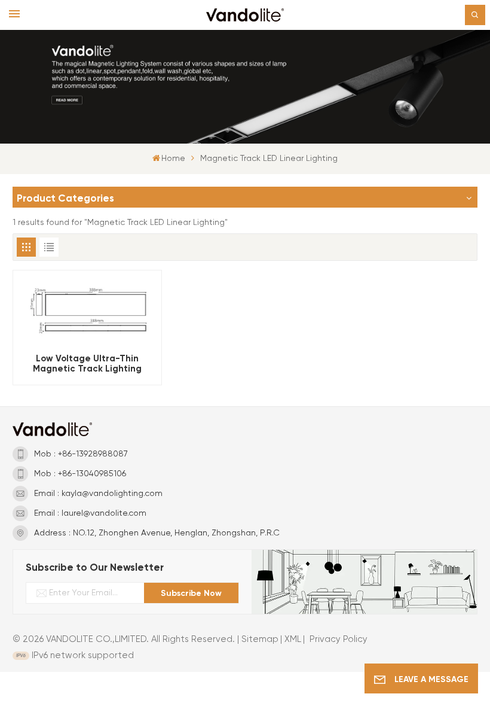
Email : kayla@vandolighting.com (98, 493)
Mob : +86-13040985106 (80, 474)
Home (173, 158)
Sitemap (259, 639)
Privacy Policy (339, 639)
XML (292, 639)
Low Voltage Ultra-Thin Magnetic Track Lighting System (87, 364)
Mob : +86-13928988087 (81, 454)
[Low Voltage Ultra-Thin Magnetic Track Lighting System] (87, 309)
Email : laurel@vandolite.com (90, 513)
